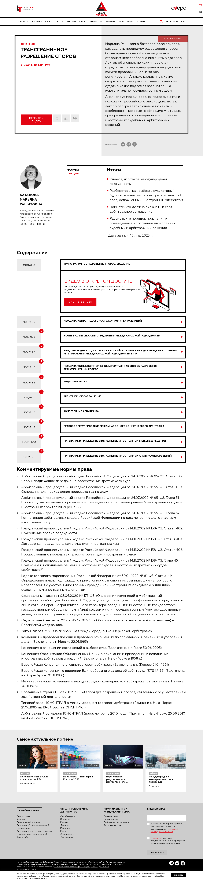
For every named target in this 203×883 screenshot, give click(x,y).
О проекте (23, 21)
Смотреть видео (80, 302)
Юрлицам (110, 21)
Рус (200, 5)
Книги (82, 21)
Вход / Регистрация (175, 21)
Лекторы (71, 21)
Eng (200, 12)
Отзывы (141, 21)
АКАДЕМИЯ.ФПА (172, 39)
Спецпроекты (95, 21)
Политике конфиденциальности (32, 878)
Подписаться (157, 852)
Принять (178, 875)
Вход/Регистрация (29, 810)
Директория (66, 837)
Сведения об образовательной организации (33, 826)
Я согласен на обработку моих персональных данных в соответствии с (166, 828)
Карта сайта (23, 837)
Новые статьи (111, 819)
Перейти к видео (36, 120)
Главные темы (111, 816)
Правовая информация (28, 822)
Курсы (60, 21)
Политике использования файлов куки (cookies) (76, 867)
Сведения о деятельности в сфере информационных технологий (35, 832)
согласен (157, 838)
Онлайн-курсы (67, 816)
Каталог (49, 21)
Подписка (37, 21)
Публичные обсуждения (116, 822)
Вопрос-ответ (126, 21)
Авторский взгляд (113, 825)
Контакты (21, 819)
